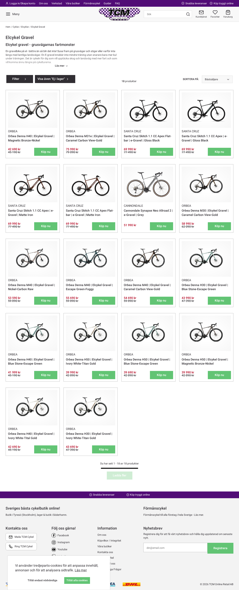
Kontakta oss (105, 552)
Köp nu (45, 152)
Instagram (64, 542)
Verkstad (57, 3)
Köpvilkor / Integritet (109, 540)
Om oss (43, 3)
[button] (228, 14)
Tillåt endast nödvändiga (42, 580)
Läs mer (81, 570)
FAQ (117, 3)
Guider (107, 3)
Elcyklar (25, 27)
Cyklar (15, 27)
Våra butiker (73, 3)
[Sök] (188, 14)
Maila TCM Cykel (24, 536)
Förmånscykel (92, 3)
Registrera (220, 548)
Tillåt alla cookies (77, 580)
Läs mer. (199, 514)
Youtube (62, 549)
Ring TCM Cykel (23, 546)
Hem (8, 27)
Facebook (63, 535)
